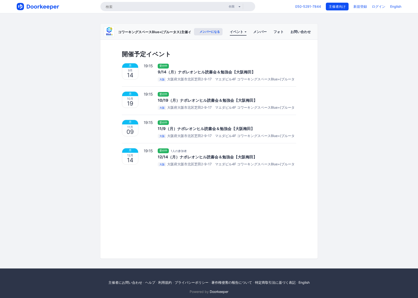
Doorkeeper (219, 292)
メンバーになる (209, 31)
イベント (237, 32)
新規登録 (360, 6)
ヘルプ (150, 282)
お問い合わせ (301, 32)
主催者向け (337, 6)
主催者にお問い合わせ (125, 282)
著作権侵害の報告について (231, 282)
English (395, 6)
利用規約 (165, 282)
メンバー (260, 32)
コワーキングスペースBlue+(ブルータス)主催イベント (160, 32)
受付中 (163, 66)
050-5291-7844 (308, 6)
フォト (279, 32)
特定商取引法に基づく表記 (275, 282)
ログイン (378, 6)
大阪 (162, 79)
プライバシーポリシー (192, 282)
